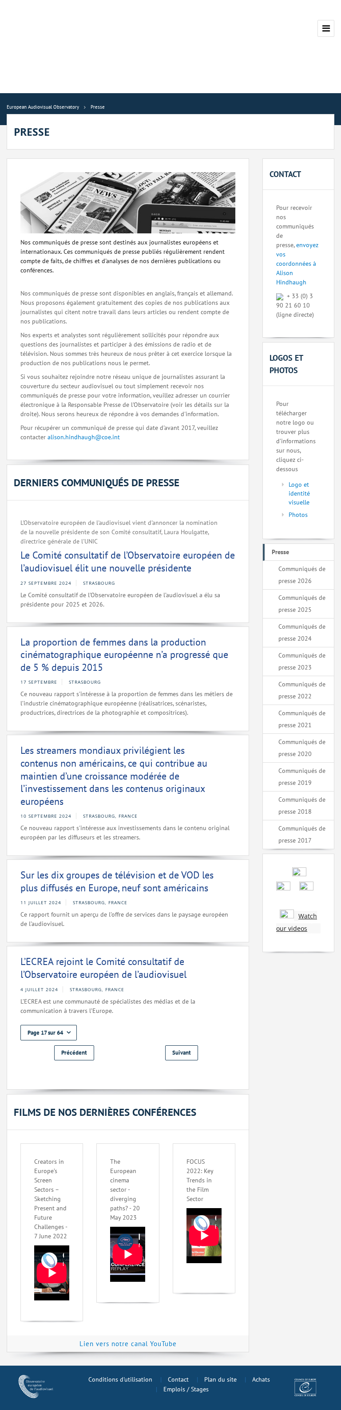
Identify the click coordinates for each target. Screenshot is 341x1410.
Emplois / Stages (186, 1389)
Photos (298, 515)
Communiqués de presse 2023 (301, 661)
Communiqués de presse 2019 (301, 777)
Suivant (181, 1052)
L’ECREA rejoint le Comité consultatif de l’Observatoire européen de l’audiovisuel (103, 968)
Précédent (74, 1052)
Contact (178, 1379)
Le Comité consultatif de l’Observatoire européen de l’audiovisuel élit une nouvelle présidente (127, 561)
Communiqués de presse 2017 (301, 834)
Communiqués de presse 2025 (301, 604)
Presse (280, 552)
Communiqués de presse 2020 (301, 748)
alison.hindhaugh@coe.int (84, 437)
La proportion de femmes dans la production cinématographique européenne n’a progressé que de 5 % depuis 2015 (124, 654)
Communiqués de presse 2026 (301, 575)
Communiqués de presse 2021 (301, 719)
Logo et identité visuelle (299, 493)
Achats (261, 1379)
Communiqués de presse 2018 (301, 805)
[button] (48, 1032)
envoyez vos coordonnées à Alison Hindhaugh (297, 263)
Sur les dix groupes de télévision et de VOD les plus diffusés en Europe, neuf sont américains (117, 881)
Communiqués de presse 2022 (301, 690)
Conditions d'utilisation (120, 1379)
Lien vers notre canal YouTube (128, 1343)
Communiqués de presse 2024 (301, 632)
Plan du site (220, 1379)
